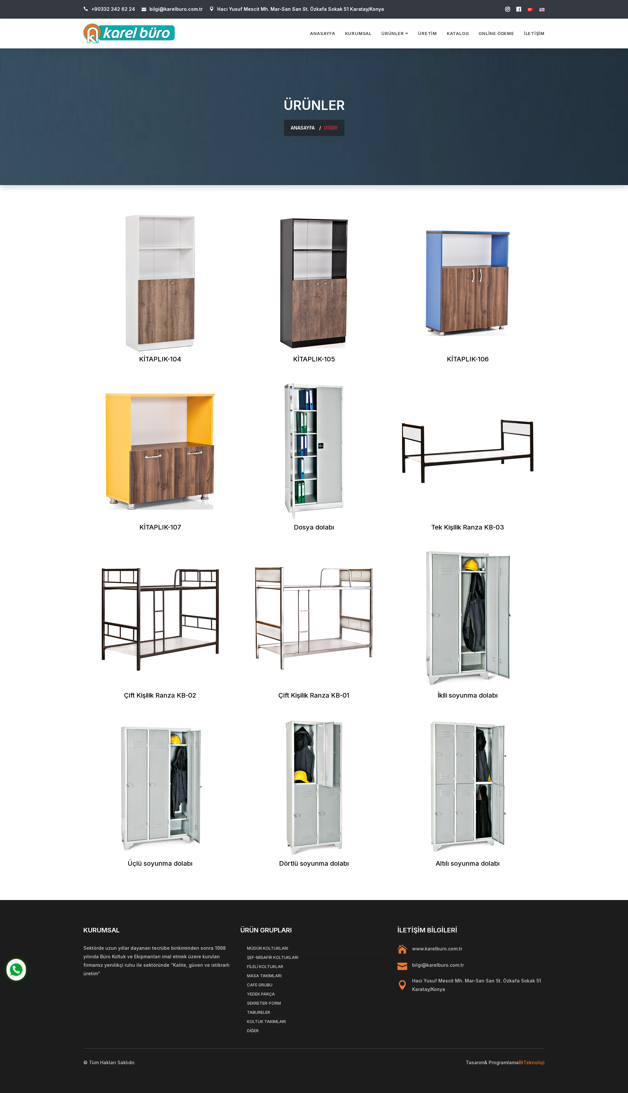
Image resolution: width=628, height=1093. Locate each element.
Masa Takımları (264, 975)
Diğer (253, 1030)
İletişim (534, 33)
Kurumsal (358, 33)
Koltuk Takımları (266, 1021)
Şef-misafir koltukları (272, 957)
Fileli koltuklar (265, 966)
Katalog (458, 33)
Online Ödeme (496, 33)
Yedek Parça (261, 994)
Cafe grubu (259, 984)
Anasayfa (322, 33)
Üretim (427, 33)
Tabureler (258, 1012)
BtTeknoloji (532, 1062)
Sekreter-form (264, 1003)
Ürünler (392, 33)
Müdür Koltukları (267, 948)
